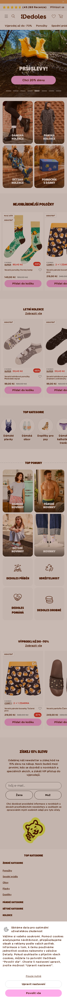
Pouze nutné (33, 976)
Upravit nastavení (33, 984)
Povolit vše (33, 993)
